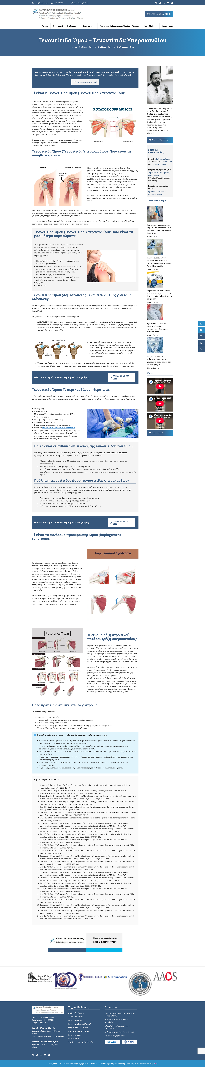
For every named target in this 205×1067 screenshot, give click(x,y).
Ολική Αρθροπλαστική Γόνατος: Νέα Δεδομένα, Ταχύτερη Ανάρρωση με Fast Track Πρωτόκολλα (159, 262)
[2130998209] (201, 349)
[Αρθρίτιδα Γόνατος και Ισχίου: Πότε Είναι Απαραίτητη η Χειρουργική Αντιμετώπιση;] (155, 312)
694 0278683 (160, 164)
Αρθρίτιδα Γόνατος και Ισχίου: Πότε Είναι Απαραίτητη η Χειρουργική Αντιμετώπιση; (158, 327)
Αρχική (45, 26)
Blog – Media (149, 26)
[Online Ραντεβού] (201, 323)
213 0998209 (59, 3)
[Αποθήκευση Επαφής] (201, 330)
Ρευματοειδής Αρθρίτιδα (79, 1031)
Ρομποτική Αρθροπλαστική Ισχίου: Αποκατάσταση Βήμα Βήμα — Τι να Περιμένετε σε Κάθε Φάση (159, 229)
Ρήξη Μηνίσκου (74, 1035)
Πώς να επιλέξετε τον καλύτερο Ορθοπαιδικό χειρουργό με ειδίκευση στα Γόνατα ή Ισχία (159, 360)
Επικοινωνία (167, 26)
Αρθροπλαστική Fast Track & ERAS (119, 1032)
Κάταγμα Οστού (75, 1020)
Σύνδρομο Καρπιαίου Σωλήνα (81, 1042)
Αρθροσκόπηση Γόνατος (115, 1036)
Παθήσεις (71, 26)
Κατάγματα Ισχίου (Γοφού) (79, 1024)
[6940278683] (201, 342)
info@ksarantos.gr (41, 3)
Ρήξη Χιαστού (74, 1038)
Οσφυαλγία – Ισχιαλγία (78, 1027)
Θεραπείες (87, 26)
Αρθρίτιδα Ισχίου (75, 1017)
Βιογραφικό (58, 26)
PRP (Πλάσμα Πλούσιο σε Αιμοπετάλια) (58, 427)
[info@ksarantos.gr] (201, 336)
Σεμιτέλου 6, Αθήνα (81, 3)
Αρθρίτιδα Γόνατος (76, 1013)
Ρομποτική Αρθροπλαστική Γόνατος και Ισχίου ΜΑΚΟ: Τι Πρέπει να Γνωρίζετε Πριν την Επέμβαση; (160, 294)
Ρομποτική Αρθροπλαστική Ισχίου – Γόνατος (119, 26)
